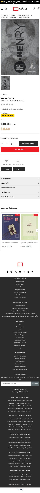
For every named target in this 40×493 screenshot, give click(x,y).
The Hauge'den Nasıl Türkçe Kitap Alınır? (20, 429)
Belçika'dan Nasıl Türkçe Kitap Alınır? (20, 474)
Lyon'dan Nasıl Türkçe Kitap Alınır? (20, 445)
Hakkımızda (20, 327)
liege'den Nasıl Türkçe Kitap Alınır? (20, 479)
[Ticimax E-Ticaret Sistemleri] (20, 490)
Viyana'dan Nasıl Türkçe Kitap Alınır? (20, 458)
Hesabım (20, 287)
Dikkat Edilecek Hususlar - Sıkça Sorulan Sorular (20, 313)
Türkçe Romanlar (20, 366)
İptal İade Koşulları (20, 345)
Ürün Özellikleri (6, 179)
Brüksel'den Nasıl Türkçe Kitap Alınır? (20, 476)
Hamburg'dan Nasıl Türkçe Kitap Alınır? (20, 408)
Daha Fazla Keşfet (7, 197)
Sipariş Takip (20, 284)
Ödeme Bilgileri (20, 335)
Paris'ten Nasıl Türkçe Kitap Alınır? (20, 440)
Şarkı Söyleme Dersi (23, 243)
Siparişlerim (20, 281)
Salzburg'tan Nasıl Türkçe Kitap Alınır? (20, 461)
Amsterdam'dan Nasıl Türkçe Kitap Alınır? (20, 421)
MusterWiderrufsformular (20, 308)
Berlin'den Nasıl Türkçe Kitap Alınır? (20, 403)
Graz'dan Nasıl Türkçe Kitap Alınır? (20, 466)
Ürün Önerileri (5, 192)
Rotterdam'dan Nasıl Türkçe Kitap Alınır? (20, 424)
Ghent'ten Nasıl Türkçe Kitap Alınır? (20, 482)
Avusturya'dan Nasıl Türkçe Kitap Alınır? (20, 455)
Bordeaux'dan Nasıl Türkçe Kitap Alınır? (20, 442)
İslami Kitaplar (20, 358)
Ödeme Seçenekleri (8, 188)
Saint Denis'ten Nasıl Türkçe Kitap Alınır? (20, 447)
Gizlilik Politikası (20, 340)
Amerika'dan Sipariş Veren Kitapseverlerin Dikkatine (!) (20, 316)
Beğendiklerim (20, 289)
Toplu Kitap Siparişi (20, 297)
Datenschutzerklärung (20, 332)
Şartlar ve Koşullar (20, 342)
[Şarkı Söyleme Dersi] (24, 227)
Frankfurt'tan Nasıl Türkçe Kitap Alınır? (20, 411)
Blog (20, 324)
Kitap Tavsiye (20, 295)
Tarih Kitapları (20, 361)
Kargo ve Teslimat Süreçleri (20, 311)
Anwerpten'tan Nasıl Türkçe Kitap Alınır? (20, 484)
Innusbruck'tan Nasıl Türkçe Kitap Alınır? (20, 463)
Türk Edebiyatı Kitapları (20, 369)
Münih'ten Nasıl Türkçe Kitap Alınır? (20, 406)
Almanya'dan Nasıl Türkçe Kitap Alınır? (20, 400)
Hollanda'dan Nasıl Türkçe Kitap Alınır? (20, 419)
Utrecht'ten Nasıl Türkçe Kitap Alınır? (20, 427)
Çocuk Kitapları (20, 364)
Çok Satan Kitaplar (20, 292)
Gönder (35, 384)
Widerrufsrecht (20, 305)
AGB (20, 329)
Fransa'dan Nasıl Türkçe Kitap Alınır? (20, 437)
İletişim (20, 348)
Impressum (20, 337)
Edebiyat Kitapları (20, 356)
